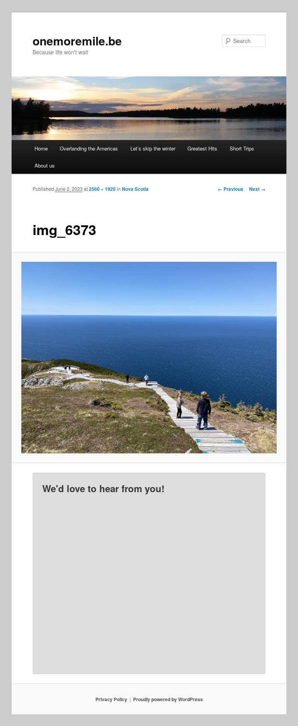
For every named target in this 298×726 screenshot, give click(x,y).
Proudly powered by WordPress (168, 699)
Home (41, 148)
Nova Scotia (135, 188)
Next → (257, 188)
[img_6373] (149, 357)
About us (45, 165)
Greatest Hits (202, 148)
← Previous (230, 188)
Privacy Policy (111, 699)
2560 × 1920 (102, 188)
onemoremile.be (77, 40)
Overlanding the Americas (89, 148)
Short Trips (242, 148)
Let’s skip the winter (152, 148)
